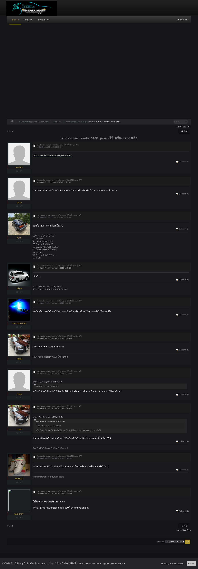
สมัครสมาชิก (43, 19)
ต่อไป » (188, 127)
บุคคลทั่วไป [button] (182, 19)
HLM (118, 121)
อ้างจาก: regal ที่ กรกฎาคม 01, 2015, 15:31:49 (47, 382)
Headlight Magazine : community (33, 121)
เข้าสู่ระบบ (28, 19)
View (19, 288)
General (57, 121)
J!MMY (98, 121)
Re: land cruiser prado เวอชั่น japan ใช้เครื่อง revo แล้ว (59, 180)
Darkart (19, 478)
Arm (19, 237)
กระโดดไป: (160, 541)
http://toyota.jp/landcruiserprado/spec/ (53, 155)
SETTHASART (19, 323)
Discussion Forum (74, 121)
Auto (19, 202)
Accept (191, 563)
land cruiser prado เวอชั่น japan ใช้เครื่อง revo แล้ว (58, 145)
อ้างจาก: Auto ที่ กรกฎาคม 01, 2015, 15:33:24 (48, 417)
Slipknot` (19, 513)
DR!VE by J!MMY (108, 121)
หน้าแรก (15, 19)
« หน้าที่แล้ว (180, 127)
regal (19, 358)
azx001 (19, 167)
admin (92, 121)
